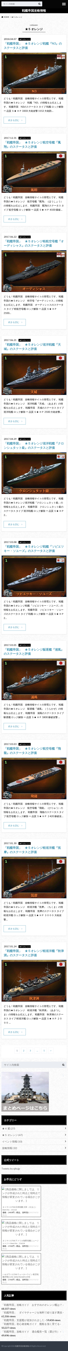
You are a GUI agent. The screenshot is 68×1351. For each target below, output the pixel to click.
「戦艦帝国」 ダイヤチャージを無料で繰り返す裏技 (31, 1312)
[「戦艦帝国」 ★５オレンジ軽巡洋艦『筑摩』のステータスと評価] (34, 896)
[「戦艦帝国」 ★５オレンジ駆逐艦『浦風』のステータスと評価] (34, 698)
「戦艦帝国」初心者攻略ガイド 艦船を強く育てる (30, 1323)
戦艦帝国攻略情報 (34, 10)
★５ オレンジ (12, 1134)
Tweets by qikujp (10, 1168)
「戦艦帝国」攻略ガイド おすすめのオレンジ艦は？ (31, 1304)
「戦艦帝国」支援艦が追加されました (22, 1320)
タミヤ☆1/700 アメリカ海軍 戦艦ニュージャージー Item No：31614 (21, 1242)
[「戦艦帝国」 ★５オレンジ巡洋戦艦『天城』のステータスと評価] (34, 392)
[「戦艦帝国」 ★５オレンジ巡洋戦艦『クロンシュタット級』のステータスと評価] (34, 491)
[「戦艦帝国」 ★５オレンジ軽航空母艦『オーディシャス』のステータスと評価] (34, 289)
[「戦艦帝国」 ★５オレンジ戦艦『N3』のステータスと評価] (34, 91)
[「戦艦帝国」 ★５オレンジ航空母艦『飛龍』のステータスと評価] (34, 797)
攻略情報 (9, 1147)
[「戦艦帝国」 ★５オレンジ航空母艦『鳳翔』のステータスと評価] (34, 190)
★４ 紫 (8, 1128)
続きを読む (13, 120)
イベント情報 (12, 1141)
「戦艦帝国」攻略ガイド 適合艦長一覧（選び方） (30, 1331)
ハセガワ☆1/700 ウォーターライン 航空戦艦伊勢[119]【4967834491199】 (21, 1275)
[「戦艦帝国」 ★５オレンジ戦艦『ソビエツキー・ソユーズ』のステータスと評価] (34, 594)
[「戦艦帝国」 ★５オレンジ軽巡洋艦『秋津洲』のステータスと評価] (34, 999)
